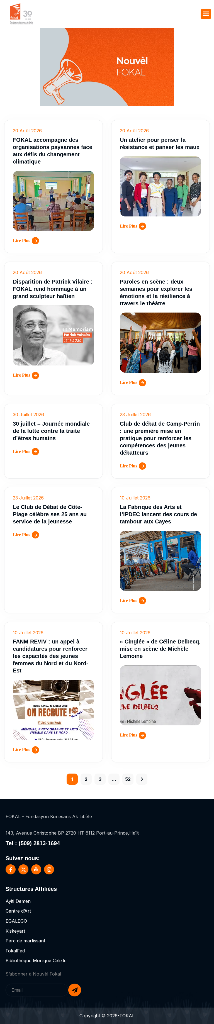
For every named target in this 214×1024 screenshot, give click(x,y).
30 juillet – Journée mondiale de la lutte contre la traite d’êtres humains (51, 431)
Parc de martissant (25, 940)
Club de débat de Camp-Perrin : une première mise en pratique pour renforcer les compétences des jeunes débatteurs (160, 438)
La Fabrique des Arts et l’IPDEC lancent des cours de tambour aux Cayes (158, 514)
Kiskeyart (15, 931)
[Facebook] (11, 869)
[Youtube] (36, 869)
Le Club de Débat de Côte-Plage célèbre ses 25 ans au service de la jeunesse (50, 514)
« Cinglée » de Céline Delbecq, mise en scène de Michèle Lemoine (160, 648)
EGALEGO (16, 921)
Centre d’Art (18, 911)
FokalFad (15, 951)
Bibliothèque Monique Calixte (36, 960)
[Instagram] (49, 869)
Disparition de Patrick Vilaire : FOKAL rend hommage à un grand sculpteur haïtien (53, 289)
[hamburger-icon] (206, 14)
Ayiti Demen (18, 901)
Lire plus (21, 240)
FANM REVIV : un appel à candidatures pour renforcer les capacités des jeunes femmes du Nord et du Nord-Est (50, 656)
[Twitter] (23, 869)
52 (128, 779)
